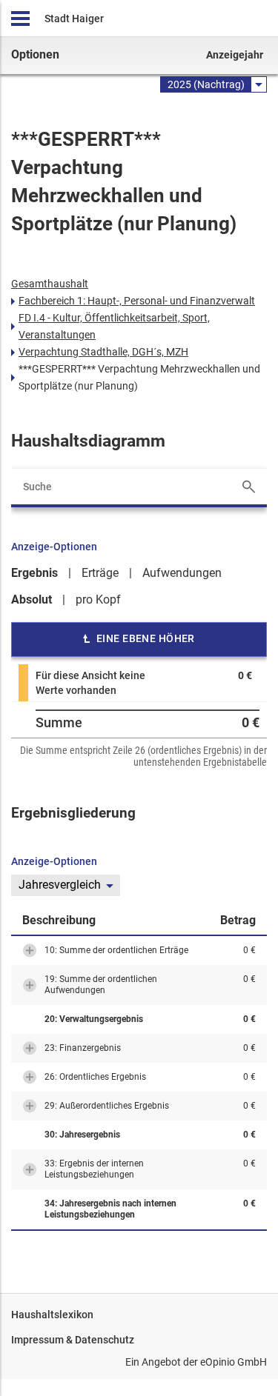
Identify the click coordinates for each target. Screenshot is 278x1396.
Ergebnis (34, 573)
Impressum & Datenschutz (72, 1340)
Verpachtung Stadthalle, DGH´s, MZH (103, 352)
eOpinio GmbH (233, 1362)
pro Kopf (98, 599)
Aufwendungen (182, 573)
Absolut (31, 599)
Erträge (100, 573)
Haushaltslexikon (52, 1314)
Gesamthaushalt (49, 284)
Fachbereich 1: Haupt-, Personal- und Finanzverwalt (137, 301)
